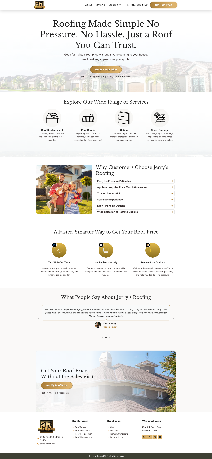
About (88, 4)
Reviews (100, 4)
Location (113, 4)
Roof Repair (88, 130)
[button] (38, 318)
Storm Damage (160, 130)
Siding (124, 130)
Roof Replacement (52, 130)
